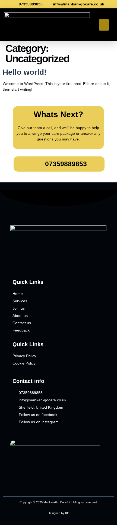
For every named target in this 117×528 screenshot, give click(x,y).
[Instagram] (24, 262)
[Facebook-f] (14, 262)
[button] (104, 25)
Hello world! (24, 72)
